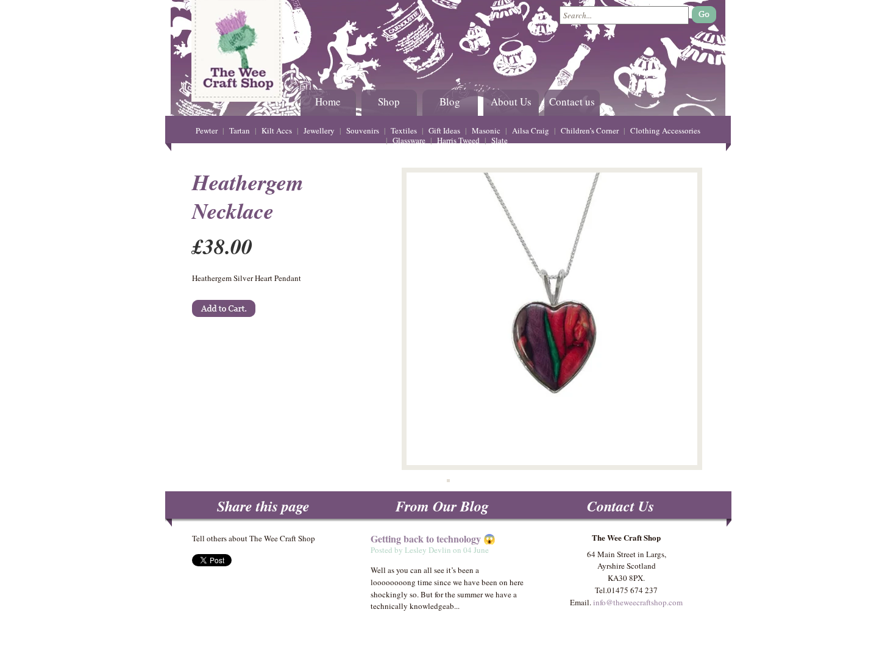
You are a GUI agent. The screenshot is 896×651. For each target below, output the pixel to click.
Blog (449, 101)
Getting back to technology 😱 (433, 539)
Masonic (486, 130)
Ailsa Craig (530, 130)
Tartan (239, 130)
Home (328, 101)
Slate (499, 140)
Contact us (572, 101)
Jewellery (319, 130)
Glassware (409, 140)
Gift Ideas (444, 130)
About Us (511, 101)
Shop (389, 101)
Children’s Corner (590, 130)
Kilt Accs (276, 130)
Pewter (207, 130)
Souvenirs (362, 130)
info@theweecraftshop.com (638, 602)
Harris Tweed (458, 140)
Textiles (404, 130)
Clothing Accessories (665, 130)
